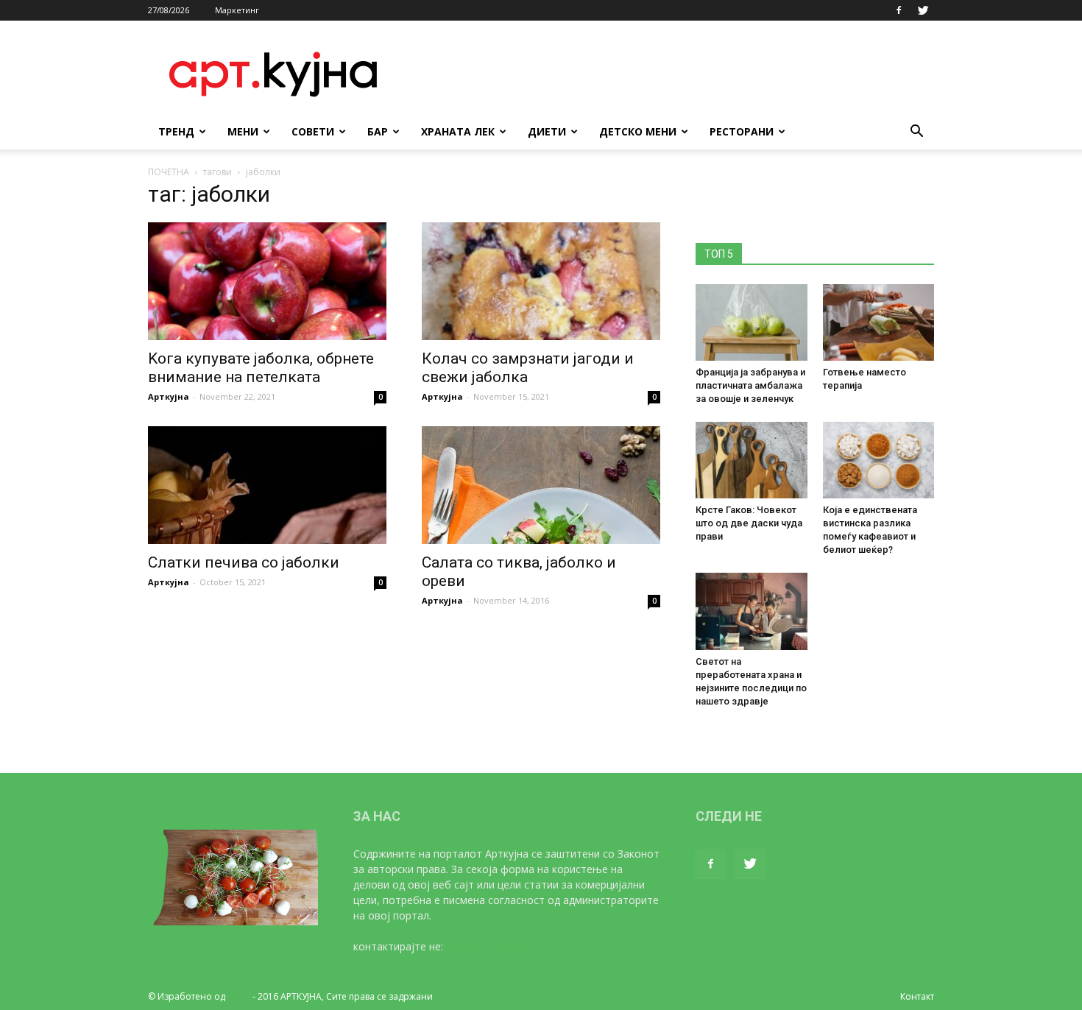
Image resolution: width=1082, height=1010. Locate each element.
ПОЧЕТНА (168, 172)
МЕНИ (242, 131)
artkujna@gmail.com (495, 946)
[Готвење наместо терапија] (879, 322)
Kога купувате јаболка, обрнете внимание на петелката (261, 368)
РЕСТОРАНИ (742, 131)
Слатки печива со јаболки (243, 562)
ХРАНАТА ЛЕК (458, 131)
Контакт (917, 996)
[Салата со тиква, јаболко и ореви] (541, 485)
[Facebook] (899, 10)
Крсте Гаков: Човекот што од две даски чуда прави (749, 523)
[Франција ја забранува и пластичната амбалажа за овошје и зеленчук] (751, 322)
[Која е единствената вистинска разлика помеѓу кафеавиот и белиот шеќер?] (879, 460)
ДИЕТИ (547, 131)
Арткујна (168, 396)
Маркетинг (237, 9)
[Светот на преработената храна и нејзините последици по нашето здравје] (751, 611)
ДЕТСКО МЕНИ (637, 131)
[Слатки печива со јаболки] (267, 485)
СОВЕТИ (312, 131)
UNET (238, 996)
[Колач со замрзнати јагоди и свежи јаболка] (541, 281)
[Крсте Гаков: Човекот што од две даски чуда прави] (751, 460)
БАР (377, 131)
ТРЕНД (176, 131)
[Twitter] (923, 10)
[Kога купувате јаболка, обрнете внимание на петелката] (267, 281)
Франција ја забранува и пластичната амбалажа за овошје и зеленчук (750, 385)
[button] (916, 133)
